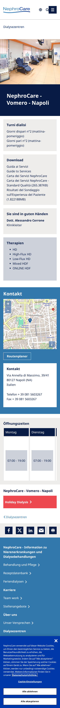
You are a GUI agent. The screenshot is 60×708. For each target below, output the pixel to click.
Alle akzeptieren (30, 701)
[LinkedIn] (30, 530)
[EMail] (41, 530)
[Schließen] (56, 640)
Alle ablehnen (30, 691)
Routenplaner (17, 356)
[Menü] (53, 10)
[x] (19, 530)
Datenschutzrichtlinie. (24, 675)
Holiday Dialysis (16, 502)
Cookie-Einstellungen (30, 681)
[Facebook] (8, 530)
